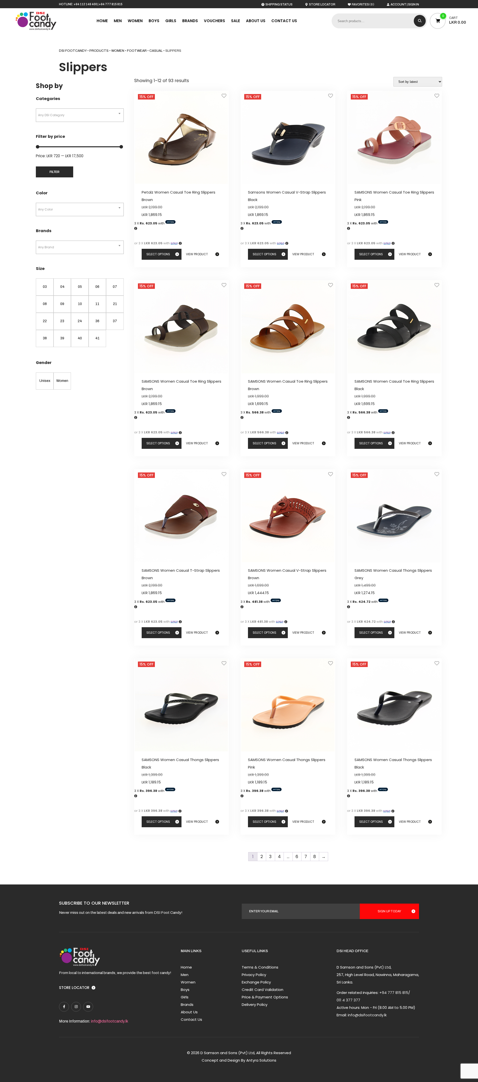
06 (97, 287)
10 (80, 304)
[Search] (420, 21)
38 (45, 338)
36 (97, 321)
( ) (363, 4)
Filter (55, 172)
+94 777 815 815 (110, 4)
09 (62, 304)
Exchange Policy (256, 982)
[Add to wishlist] (224, 97)
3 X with (149, 223)
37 (115, 321)
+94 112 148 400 (85, 4)
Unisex (44, 381)
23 (62, 321)
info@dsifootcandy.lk (109, 1021)
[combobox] (80, 115)
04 (62, 287)
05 (80, 287)
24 (80, 321)
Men (118, 20)
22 (45, 321)
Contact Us (284, 20)
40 (80, 338)
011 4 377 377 (348, 1000)
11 (97, 304)
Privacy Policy (254, 974)
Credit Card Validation (262, 989)
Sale (235, 20)
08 (45, 304)
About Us (255, 20)
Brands (190, 20)
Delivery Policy (254, 1004)
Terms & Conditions (260, 967)
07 (115, 287)
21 (115, 304)
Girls (170, 20)
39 (62, 338)
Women (135, 20)
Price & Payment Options (265, 997)
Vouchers (214, 20)
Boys (154, 20)
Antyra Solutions (261, 1060)
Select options (158, 254)
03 (45, 287)
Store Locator (74, 987)
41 (97, 338)
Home (102, 20)
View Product (197, 254)
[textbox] (79, 115)
